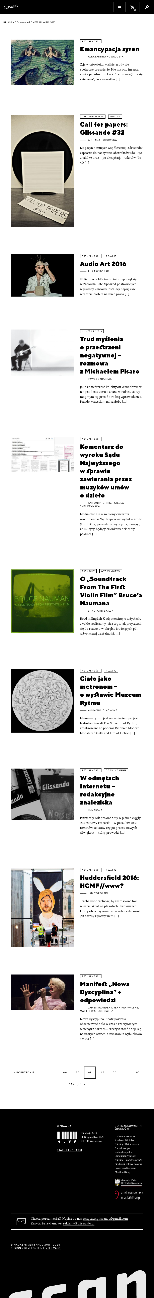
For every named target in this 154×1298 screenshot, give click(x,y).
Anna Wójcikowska (103, 710)
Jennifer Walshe (126, 1007)
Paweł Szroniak (100, 379)
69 (102, 1072)
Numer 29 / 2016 (92, 331)
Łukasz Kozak (98, 271)
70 (115, 1072)
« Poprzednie (24, 1072)
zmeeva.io (53, 1248)
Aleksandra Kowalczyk (106, 56)
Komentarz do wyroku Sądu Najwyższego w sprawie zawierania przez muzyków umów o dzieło (106, 471)
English (115, 117)
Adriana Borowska (102, 140)
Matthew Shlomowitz (96, 1011)
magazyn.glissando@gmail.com (105, 1218)
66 (65, 1072)
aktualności (91, 41)
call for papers (93, 117)
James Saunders (100, 1007)
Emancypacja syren (109, 49)
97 (138, 1072)
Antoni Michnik (99, 503)
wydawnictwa (110, 571)
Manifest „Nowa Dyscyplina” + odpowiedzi (105, 992)
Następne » (77, 1084)
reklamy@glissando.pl (78, 1223)
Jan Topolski (98, 893)
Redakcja (95, 810)
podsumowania (116, 770)
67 (77, 1072)
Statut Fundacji (69, 1150)
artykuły (88, 571)
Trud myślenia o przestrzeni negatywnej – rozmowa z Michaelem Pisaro (110, 355)
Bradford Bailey (100, 610)
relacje (111, 256)
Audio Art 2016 (103, 263)
